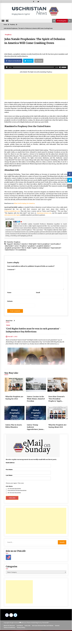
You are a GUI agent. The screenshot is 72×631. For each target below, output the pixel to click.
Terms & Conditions (9, 627)
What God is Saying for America (24, 203)
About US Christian (9, 625)
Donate (57, 625)
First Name (9, 469)
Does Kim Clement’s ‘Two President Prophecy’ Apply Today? (56, 399)
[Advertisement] (36, 87)
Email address (10, 462)
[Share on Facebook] (69, 174)
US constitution (21, 250)
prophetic (31, 246)
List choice (9, 486)
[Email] (69, 186)
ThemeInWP (45, 622)
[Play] (7, 67)
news (16, 246)
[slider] (64, 67)
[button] (54, 21)
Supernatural (55, 248)
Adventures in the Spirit (12, 215)
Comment (11, 269)
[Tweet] (69, 180)
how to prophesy (43, 244)
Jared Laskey (9, 219)
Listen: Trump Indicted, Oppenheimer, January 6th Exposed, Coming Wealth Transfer (36, 427)
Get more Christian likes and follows (42, 625)
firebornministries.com (12, 211)
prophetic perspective (12, 248)
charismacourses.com (44, 213)
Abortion (17, 244)
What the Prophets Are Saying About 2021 (57, 426)
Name (9, 292)
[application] (36, 67)
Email (38, 292)
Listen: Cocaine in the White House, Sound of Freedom (36, 399)
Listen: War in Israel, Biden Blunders (13, 426)
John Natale (9, 246)
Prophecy (8, 34)
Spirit (34, 248)
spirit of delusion (43, 248)
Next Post (9, 320)
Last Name (9, 475)
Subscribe (27, 625)
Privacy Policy (21, 627)
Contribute (19, 625)
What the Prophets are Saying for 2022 (14, 398)
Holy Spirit (32, 244)
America (24, 244)
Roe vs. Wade (26, 248)
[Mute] (60, 67)
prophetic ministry (43, 246)
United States (9, 250)
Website (10, 301)
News (8, 325)
